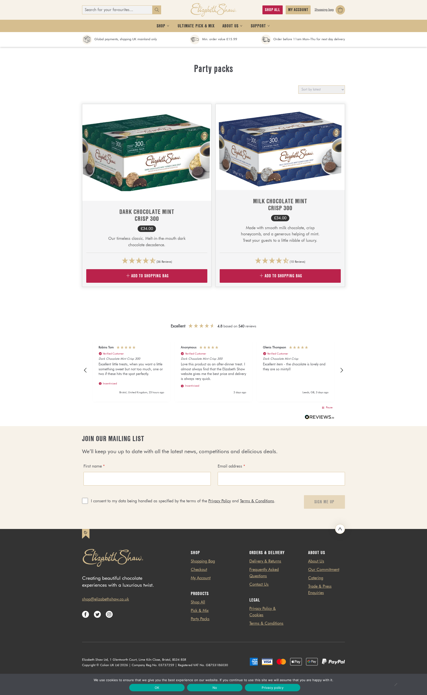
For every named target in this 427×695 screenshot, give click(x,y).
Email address (231, 467)
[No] (395, 684)
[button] (85, 370)
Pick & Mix (200, 611)
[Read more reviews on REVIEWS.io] (319, 418)
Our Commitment (323, 570)
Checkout (199, 570)
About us (230, 26)
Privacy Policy (219, 501)
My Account (201, 578)
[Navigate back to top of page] (340, 529)
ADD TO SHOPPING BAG (150, 276)
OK (157, 688)
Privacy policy (272, 688)
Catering (315, 578)
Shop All (272, 10)
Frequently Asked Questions (264, 573)
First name (94, 467)
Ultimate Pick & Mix (196, 26)
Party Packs (200, 619)
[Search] (156, 9)
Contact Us (259, 585)
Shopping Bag (203, 562)
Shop (161, 26)
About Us (316, 562)
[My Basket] (330, 10)
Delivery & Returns (265, 562)
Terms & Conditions (257, 501)
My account (298, 10)
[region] (213, 370)
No (215, 688)
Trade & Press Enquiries (320, 590)
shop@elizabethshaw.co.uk (105, 599)
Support (258, 26)
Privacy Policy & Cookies (262, 612)
